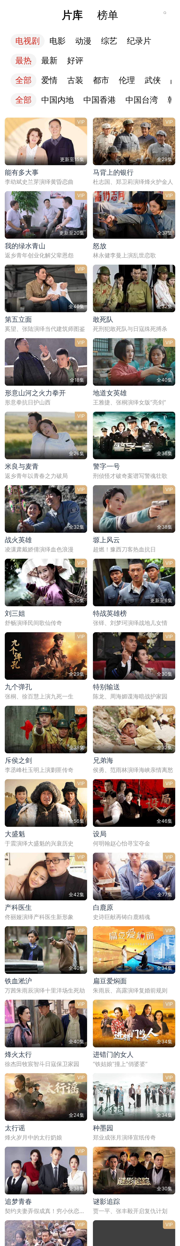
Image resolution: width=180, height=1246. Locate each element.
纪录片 (139, 40)
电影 (57, 40)
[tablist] (90, 15)
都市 (101, 80)
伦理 (127, 80)
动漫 (83, 40)
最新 (49, 60)
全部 (23, 80)
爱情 (49, 80)
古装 (75, 80)
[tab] (72, 15)
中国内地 (57, 99)
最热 (23, 60)
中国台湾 (141, 99)
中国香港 (99, 99)
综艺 (109, 40)
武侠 (153, 80)
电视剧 (27, 40)
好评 (75, 60)
